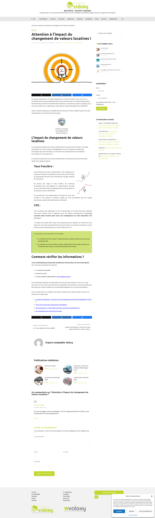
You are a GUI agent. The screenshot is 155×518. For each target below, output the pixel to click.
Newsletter (66, 500)
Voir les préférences (145, 511)
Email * (98, 95)
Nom (36, 452)
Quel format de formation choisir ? (109, 59)
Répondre (36, 418)
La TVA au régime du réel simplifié (44, 328)
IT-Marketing (67, 492)
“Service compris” (50, 366)
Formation (70, 19)
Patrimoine (88, 19)
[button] (152, 496)
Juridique (80, 19)
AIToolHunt (102, 131)
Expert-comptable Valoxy (66, 42)
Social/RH (61, 19)
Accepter (119, 511)
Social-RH (66, 498)
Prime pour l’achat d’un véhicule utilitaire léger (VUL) (81, 368)
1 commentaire (79, 42)
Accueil (33, 25)
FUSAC (33, 498)
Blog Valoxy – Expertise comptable (77, 11)
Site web (37, 461)
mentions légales (133, 515)
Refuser (131, 511)
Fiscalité (52, 19)
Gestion (103, 19)
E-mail (65, 452)
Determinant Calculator (106, 139)
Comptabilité (43, 19)
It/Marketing (113, 19)
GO (96, 497)
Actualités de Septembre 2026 (107, 53)
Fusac (97, 19)
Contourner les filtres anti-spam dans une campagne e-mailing (108, 133)
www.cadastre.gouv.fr (64, 277)
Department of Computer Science (110, 154)
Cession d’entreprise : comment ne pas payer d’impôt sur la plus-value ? (77, 328)
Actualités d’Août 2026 (106, 64)
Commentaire (39, 437)
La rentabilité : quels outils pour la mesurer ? (111, 69)
